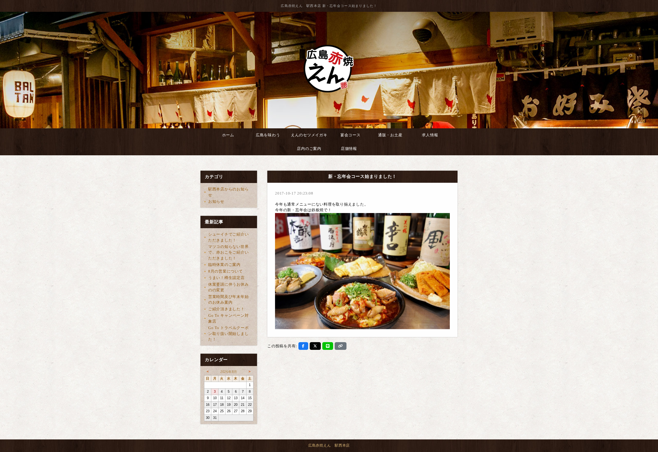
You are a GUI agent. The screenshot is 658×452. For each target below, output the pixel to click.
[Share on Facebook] (303, 346)
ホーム (228, 135)
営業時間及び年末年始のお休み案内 (228, 300)
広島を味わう (268, 135)
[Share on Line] (327, 346)
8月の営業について (225, 271)
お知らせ (216, 201)
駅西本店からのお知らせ (228, 192)
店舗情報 (349, 149)
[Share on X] (315, 346)
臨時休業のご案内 (224, 265)
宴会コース (350, 135)
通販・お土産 (390, 135)
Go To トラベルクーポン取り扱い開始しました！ (228, 333)
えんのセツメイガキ (309, 135)
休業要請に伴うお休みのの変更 (228, 287)
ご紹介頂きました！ (226, 309)
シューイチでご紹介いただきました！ (228, 237)
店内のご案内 (309, 149)
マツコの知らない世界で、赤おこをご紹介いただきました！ (228, 252)
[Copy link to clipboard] (340, 346)
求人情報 (430, 135)
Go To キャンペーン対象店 (228, 318)
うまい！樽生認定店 (226, 278)
